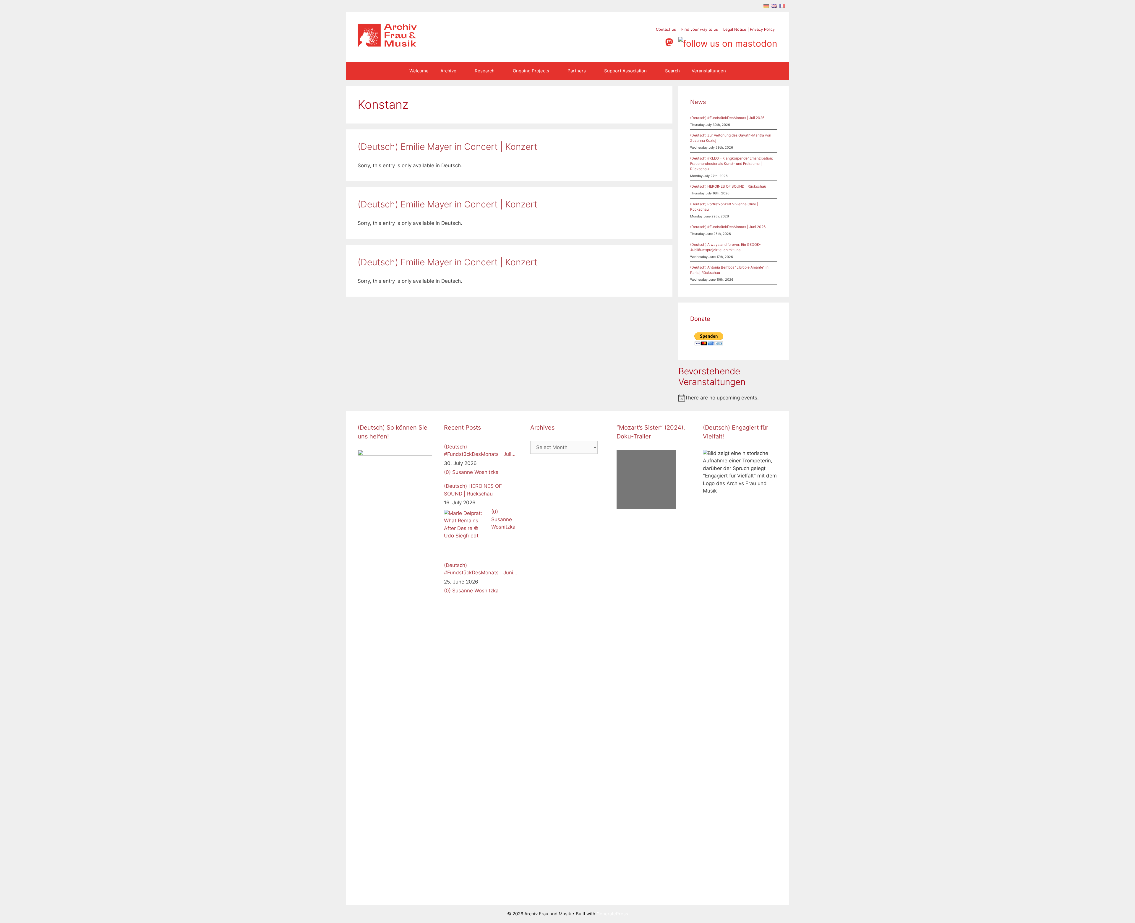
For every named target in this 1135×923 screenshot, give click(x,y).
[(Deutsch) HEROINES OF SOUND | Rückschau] (466, 532)
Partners (577, 71)
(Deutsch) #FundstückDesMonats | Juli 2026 (727, 118)
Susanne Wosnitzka (475, 472)
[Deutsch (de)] (766, 5)
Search (672, 71)
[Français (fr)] (782, 5)
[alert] (733, 398)
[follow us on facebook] (623, 41)
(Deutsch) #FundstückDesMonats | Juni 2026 (728, 227)
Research (484, 71)
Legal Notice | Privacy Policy (749, 29)
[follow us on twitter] (612, 41)
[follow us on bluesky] (727, 41)
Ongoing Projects (531, 71)
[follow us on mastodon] (670, 41)
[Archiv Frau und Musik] (387, 45)
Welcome (419, 71)
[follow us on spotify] (657, 41)
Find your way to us (699, 29)
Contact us (666, 29)
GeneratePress (612, 913)
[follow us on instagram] (635, 41)
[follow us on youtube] (646, 41)
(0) (447, 472)
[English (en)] (774, 5)
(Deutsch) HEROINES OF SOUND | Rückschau (728, 186)
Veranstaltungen (709, 71)
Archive (448, 71)
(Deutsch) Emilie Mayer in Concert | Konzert (447, 146)
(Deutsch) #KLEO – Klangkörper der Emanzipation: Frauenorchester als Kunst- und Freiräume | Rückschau (731, 163)
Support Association (625, 71)
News (698, 101)
